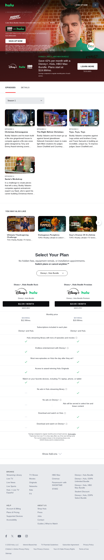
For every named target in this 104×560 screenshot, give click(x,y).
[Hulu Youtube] (21, 536)
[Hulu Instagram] (26, 536)
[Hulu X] (14, 536)
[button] (10, 87)
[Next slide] (98, 222)
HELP (8, 505)
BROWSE (10, 472)
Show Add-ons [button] (49, 454)
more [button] (52, 23)
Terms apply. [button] (72, 434)
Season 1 (12, 100)
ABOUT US (42, 505)
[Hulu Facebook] (8, 536)
